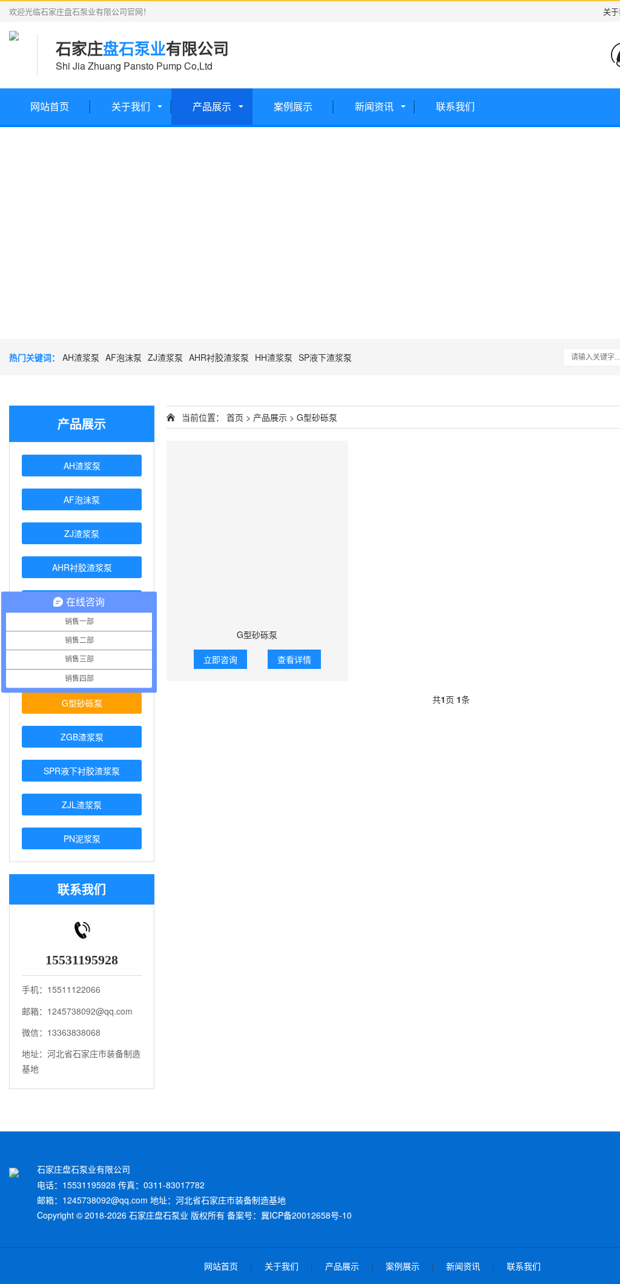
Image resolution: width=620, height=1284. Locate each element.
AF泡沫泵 (123, 357)
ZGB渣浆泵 (82, 737)
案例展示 (293, 106)
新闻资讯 (374, 106)
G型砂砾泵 (82, 703)
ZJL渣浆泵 (82, 804)
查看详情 (294, 659)
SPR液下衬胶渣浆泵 (82, 771)
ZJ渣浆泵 (165, 357)
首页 (234, 417)
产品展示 (212, 106)
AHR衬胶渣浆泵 (219, 357)
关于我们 (130, 106)
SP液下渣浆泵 (325, 357)
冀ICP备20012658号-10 (306, 1215)
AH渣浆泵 (80, 357)
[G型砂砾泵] (257, 531)
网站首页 (49, 106)
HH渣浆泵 (273, 357)
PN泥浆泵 (82, 838)
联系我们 (455, 106)
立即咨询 (220, 659)
